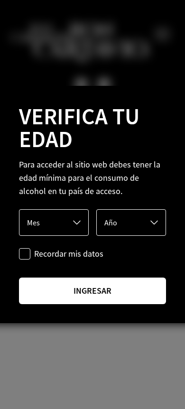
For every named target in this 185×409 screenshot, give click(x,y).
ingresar (92, 290)
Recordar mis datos (68, 253)
